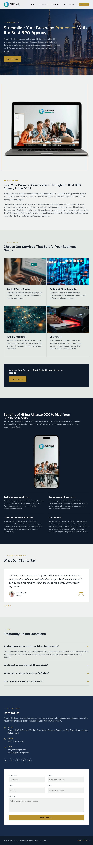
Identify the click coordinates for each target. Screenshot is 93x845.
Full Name (13, 775)
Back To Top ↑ (83, 840)
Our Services (12, 59)
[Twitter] (6, 760)
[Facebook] (12, 760)
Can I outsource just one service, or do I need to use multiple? (31, 646)
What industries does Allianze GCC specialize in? (26, 665)
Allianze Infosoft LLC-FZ (37, 840)
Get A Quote (84, 4)
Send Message (46, 818)
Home (33, 4)
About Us (43, 4)
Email (50, 775)
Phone (11, 786)
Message (12, 796)
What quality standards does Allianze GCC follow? (26, 673)
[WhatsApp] (29, 760)
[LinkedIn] (23, 760)
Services (55, 4)
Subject (51, 786)
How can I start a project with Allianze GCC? (23, 681)
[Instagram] (17, 760)
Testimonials (68, 4)
